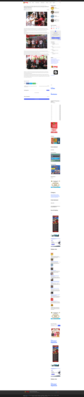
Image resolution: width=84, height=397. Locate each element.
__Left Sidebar (42, 395)
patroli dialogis (54, 196)
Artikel (53, 88)
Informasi (47, 2)
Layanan (50, 2)
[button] (60, 2)
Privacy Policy (39, 395)
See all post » (52, 87)
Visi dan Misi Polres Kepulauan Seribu (56, 12)
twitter (58, 28)
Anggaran (54, 2)
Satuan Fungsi (37, 2)
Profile (33, 2)
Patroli (54, 195)
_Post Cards (52, 395)
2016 (55, 116)
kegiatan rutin (55, 63)
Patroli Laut (53, 197)
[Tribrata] (52, 8)
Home (30, 2)
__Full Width (45, 395)
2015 (55, 117)
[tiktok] (60, 0)
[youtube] (58, 0)
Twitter (31, 83)
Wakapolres (57, 196)
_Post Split (55, 395)
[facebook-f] (55, 0)
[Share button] (37, 83)
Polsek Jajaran (42, 2)
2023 (55, 108)
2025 (55, 106)
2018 (55, 114)
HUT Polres (57, 197)
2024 (55, 107)
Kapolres (55, 195)
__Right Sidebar (49, 395)
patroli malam (57, 195)
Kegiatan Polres (27, 5)
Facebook (28, 83)
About (34, 395)
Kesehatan (54, 94)
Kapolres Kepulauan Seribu (56, 20)
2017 (55, 115)
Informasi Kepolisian (54, 341)
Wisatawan (52, 63)
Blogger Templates (27, 395)
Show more (48, 90)
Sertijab (55, 197)
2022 (55, 109)
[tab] (30, 2)
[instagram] (59, 0)
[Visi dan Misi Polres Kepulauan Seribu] (52, 12)
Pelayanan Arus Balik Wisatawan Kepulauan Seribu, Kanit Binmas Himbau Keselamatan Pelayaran (55, 282)
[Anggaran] (52, 16)
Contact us (36, 395)
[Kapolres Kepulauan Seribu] (52, 20)
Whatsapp (34, 83)
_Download (57, 395)
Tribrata (51, 255)
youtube (53, 28)
